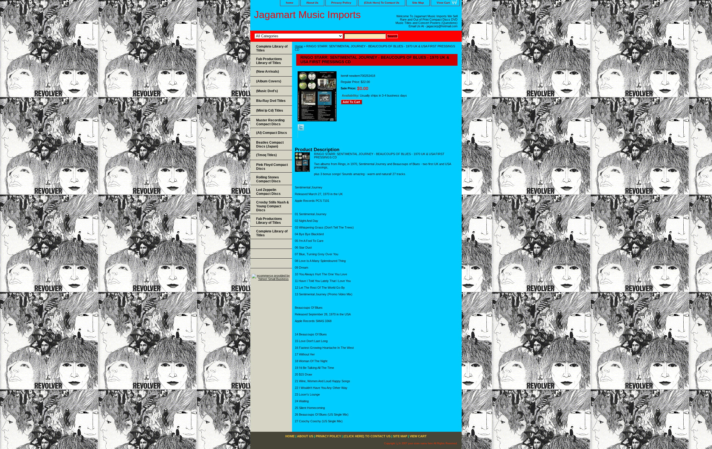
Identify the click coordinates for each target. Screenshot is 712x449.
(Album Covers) (268, 81)
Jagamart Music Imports (307, 14)
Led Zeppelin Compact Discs (268, 192)
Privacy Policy (341, 2)
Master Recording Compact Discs (270, 122)
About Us (312, 2)
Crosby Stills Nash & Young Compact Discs (272, 206)
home (289, 2)
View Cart (443, 2)
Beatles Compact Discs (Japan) (270, 144)
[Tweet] (301, 129)
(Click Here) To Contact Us (381, 2)
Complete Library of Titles (272, 48)
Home (299, 46)
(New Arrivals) (267, 71)
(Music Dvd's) (267, 91)
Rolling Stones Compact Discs (268, 179)
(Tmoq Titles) (266, 155)
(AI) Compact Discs (271, 133)
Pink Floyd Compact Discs (272, 167)
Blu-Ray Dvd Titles (271, 101)
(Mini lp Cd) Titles (269, 110)
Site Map (418, 2)
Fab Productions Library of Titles (269, 61)
